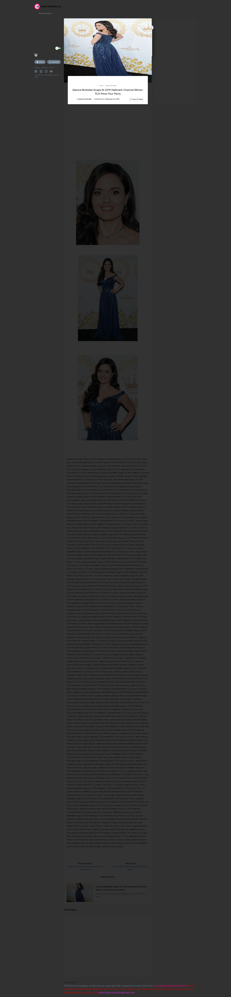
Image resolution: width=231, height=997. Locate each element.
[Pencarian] (36, 14)
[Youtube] (51, 71)
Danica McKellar (85, 99)
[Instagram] (46, 71)
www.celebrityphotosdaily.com (170, 985)
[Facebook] (36, 71)
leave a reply (137, 99)
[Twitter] (41, 71)
